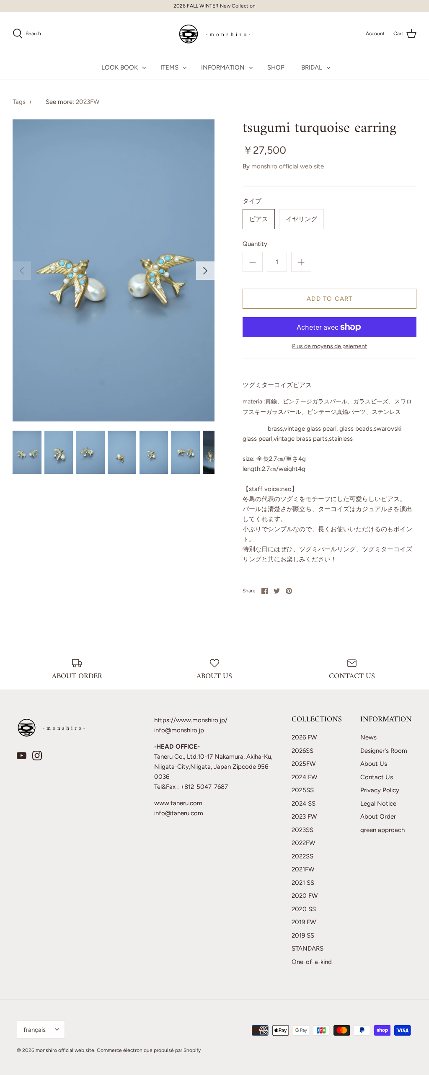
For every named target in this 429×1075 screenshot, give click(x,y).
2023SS (302, 830)
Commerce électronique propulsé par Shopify (149, 1050)
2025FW (303, 763)
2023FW (87, 102)
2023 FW (304, 816)
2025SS (303, 790)
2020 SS (304, 909)
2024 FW (304, 777)
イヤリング (301, 219)
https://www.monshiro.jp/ (190, 720)
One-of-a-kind (312, 962)
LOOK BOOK (119, 67)
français (34, 1030)
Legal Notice (378, 803)
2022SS (302, 856)
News (368, 737)
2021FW (303, 869)
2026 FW (304, 737)
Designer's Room (383, 751)
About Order (378, 816)
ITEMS (169, 67)
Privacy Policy (379, 790)
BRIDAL (311, 67)
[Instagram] (37, 755)
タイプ (252, 201)
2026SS (302, 751)
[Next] (205, 270)
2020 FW (305, 895)
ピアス (258, 219)
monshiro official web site (287, 166)
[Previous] (22, 270)
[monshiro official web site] (214, 34)
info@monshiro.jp (179, 730)
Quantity (255, 244)
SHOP (275, 67)
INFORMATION (223, 67)
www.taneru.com (178, 803)
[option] (113, 270)
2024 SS (303, 803)
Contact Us (376, 777)
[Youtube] (21, 755)
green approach (382, 830)
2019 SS (303, 935)
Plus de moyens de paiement (329, 346)
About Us (373, 763)
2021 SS (303, 882)
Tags (22, 102)
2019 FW (304, 922)
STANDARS (307, 948)
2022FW (303, 843)
